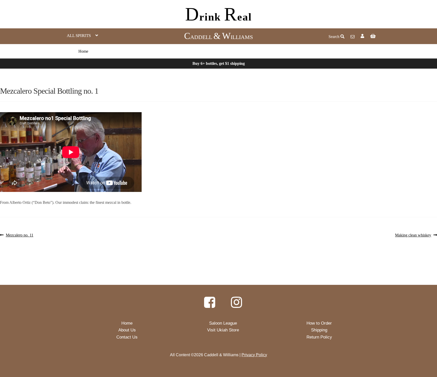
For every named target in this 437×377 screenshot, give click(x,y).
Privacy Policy (254, 355)
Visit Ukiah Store (223, 330)
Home (83, 51)
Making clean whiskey (413, 235)
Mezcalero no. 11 (19, 235)
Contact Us (127, 337)
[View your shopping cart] (398, 36)
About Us (127, 330)
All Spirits (79, 35)
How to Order (319, 323)
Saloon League (223, 323)
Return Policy (319, 337)
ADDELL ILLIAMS (218, 37)
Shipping (319, 330)
